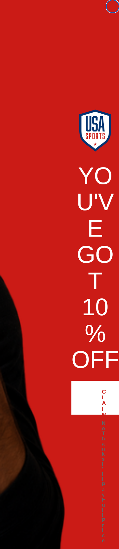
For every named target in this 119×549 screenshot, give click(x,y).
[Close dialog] (112, 6)
